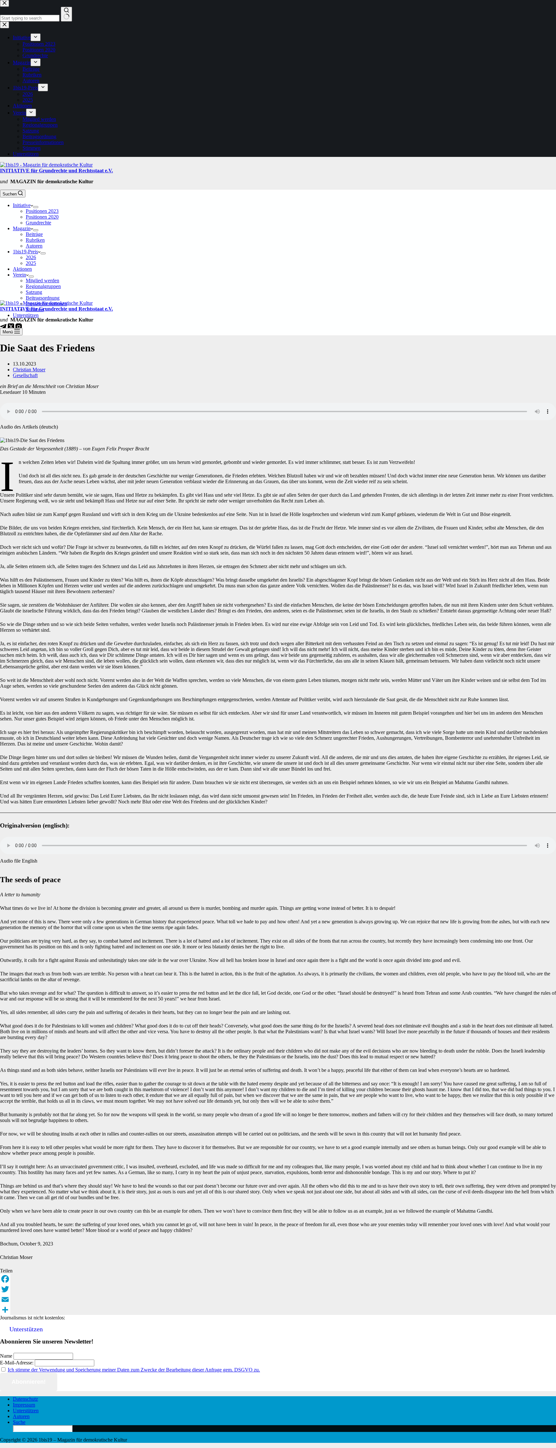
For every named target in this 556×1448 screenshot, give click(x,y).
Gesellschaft (25, 375)
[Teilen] (278, 1310)
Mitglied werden (42, 280)
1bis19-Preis (25, 251)
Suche (19, 1422)
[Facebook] (278, 1279)
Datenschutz (25, 1399)
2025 (31, 263)
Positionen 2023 (42, 211)
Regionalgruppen (43, 286)
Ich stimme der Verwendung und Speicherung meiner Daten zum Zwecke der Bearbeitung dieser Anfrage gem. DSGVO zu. (134, 1369)
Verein (19, 274)
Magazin (22, 228)
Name (6, 1356)
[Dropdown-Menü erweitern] (35, 207)
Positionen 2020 (42, 217)
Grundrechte (38, 222)
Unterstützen (26, 315)
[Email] (278, 1299)
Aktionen (22, 269)
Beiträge (34, 234)
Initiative (22, 205)
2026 (31, 257)
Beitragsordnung (43, 298)
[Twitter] (278, 1289)
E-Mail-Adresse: (16, 1362)
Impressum (24, 1404)
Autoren (34, 246)
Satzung (34, 292)
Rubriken (35, 240)
